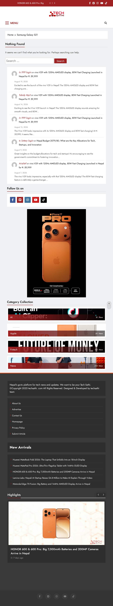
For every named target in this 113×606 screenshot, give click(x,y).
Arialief (22, 163)
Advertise (16, 409)
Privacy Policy (18, 427)
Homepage (17, 421)
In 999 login (25, 72)
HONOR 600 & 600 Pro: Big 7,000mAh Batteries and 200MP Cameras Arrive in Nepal (29, 3)
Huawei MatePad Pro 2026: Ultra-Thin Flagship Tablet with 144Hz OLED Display (50, 465)
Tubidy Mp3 (24, 95)
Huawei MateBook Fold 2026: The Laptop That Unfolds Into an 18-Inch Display (49, 459)
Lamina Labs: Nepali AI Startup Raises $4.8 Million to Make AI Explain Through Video (52, 478)
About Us (16, 403)
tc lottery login (26, 140)
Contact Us (17, 415)
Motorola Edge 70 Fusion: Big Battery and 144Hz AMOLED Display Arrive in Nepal (51, 484)
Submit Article (18, 433)
